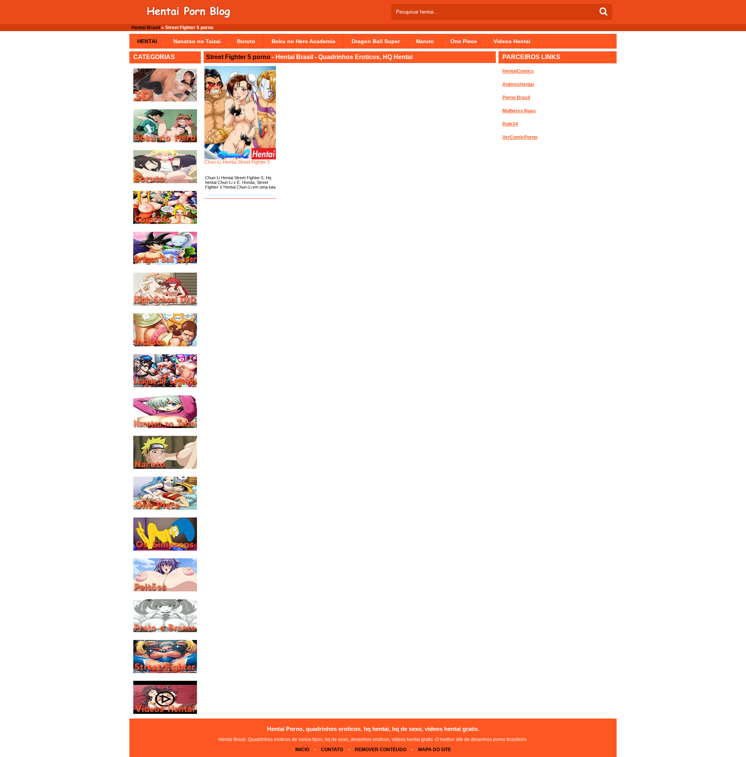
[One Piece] (165, 508)
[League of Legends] (165, 385)
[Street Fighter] (165, 671)
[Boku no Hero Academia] (165, 140)
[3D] (165, 100)
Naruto (425, 41)
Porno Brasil (516, 97)
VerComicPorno (519, 137)
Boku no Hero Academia (303, 41)
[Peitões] (165, 590)
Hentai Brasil (145, 27)
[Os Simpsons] (165, 549)
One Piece (463, 41)
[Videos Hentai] (165, 712)
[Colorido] (165, 222)
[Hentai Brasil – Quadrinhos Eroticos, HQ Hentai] (188, 16)
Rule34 (510, 124)
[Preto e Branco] (165, 630)
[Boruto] (165, 181)
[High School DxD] (165, 304)
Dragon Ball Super (376, 41)
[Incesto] (165, 345)
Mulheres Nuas (519, 111)
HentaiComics (518, 71)
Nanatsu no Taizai (197, 41)
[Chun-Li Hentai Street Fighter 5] (240, 112)
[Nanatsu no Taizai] (165, 426)
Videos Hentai (511, 41)
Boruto (246, 41)
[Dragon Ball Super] (165, 263)
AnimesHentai (518, 84)
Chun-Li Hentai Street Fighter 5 (237, 162)
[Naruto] (165, 467)
